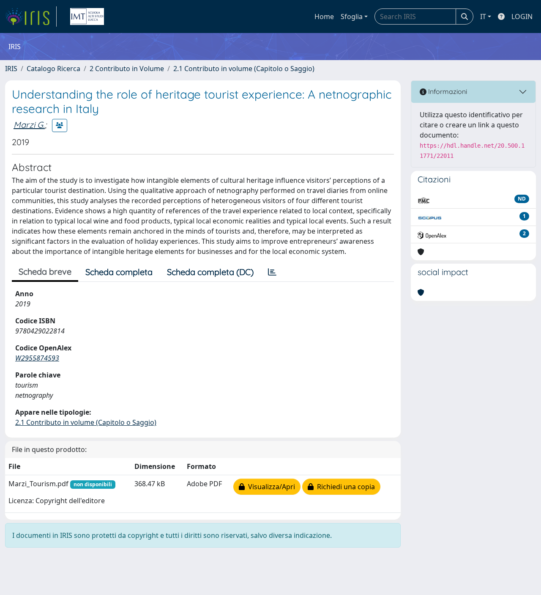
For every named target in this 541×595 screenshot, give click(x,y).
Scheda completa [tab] (119, 272)
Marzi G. (29, 124)
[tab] (272, 272)
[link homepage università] (87, 16)
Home (324, 16)
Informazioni (446, 91)
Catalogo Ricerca (53, 68)
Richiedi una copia (344, 486)
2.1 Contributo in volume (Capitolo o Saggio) (243, 68)
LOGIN (522, 16)
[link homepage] (31, 16)
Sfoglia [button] (352, 16)
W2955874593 (37, 358)
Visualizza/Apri (270, 486)
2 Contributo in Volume (127, 68)
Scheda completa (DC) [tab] (210, 272)
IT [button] (483, 16)
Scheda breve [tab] (45, 271)
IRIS (11, 68)
